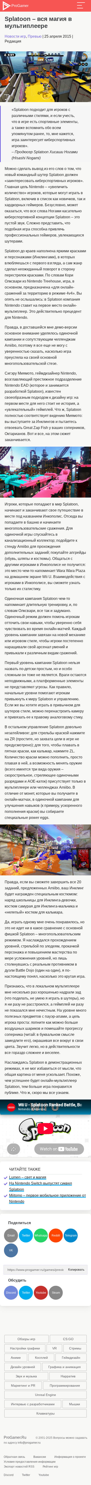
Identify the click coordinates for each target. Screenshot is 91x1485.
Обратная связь (14, 1456)
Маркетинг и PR (23, 1385)
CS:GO (68, 1339)
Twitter (26, 1235)
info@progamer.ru (29, 1442)
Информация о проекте (70, 1456)
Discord (11, 1292)
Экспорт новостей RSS (19, 1466)
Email (11, 1235)
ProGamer (19, 6)
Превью (35, 36)
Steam (56, 1292)
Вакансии (39, 1456)
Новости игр (15, 36)
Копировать (74, 1268)
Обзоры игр (26, 1339)
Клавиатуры (45, 1413)
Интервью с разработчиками (33, 1404)
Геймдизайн (71, 1357)
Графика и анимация (64, 1367)
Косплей (41, 1357)
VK (11, 1250)
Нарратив (68, 1376)
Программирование (65, 1385)
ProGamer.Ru (15, 1437)
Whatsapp (41, 1235)
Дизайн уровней (22, 1367)
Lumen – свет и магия (27, 1177)
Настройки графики (25, 1348)
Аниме (16, 1357)
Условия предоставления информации (30, 1461)
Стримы (75, 1348)
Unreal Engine (45, 1395)
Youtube (41, 1292)
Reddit (56, 1235)
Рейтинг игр (50, 1466)
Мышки (74, 1404)
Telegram (71, 1235)
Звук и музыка (26, 1376)
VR (54, 1348)
